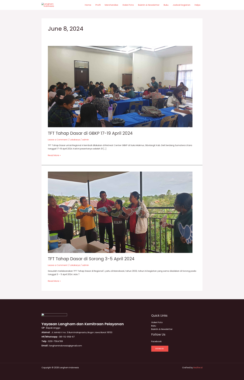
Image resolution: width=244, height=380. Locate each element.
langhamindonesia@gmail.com (62, 345)
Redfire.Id (197, 367)
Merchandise (111, 4)
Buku (166, 4)
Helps (197, 4)
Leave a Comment (58, 139)
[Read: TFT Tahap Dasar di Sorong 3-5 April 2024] (120, 212)
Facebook (156, 341)
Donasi (159, 348)
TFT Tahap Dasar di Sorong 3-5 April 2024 (91, 259)
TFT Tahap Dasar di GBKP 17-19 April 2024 (90, 133)
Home (88, 4)
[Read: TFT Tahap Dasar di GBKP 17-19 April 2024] (120, 86)
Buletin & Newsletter (148, 4)
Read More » (54, 155)
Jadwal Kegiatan (181, 4)
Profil (98, 4)
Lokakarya (75, 139)
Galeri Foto (128, 4)
